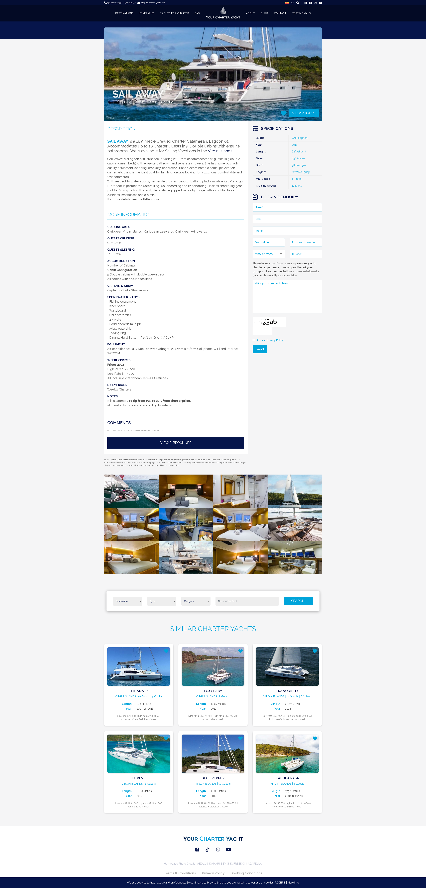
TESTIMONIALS (301, 13)
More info (293, 882)
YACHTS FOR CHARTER (174, 13)
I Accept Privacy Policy (269, 340)
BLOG (264, 13)
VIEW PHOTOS (303, 113)
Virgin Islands (220, 150)
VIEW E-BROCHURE (175, 443)
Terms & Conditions (180, 873)
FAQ (197, 13)
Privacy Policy (213, 873)
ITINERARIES (146, 13)
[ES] (287, 2)
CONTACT (280, 13)
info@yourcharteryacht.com (152, 2)
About (250, 13)
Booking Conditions (246, 873)
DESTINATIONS (124, 13)
